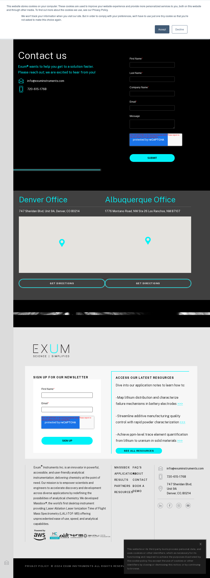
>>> (180, 404)
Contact (140, 479)
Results (121, 479)
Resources (123, 492)
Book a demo (138, 488)
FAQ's (137, 467)
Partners (122, 486)
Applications (123, 473)
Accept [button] (162, 29)
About (138, 473)
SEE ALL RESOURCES (139, 450)
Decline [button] (179, 29)
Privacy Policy (37, 566)
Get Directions (62, 283)
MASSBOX (122, 467)
